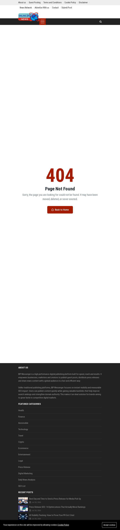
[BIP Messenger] (28, 16)
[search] (101, 21)
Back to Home (62, 209)
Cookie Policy (63, 525)
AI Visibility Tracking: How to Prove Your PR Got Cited (51, 515)
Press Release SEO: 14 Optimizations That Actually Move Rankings (57, 507)
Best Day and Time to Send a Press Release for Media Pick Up (55, 498)
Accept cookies (109, 525)
